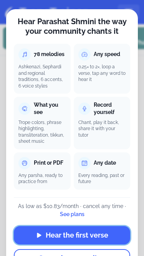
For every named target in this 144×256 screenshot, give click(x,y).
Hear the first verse (77, 235)
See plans (72, 214)
